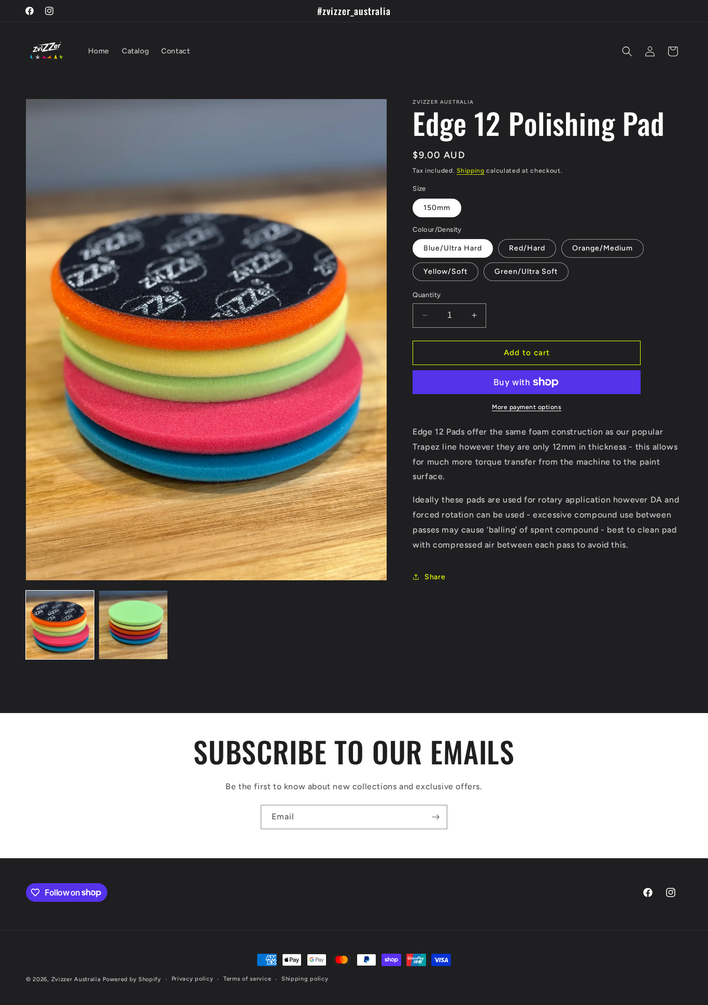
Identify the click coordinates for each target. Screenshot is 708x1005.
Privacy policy (193, 978)
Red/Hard (527, 248)
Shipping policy (305, 978)
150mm (436, 207)
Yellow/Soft (445, 271)
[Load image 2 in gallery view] (133, 625)
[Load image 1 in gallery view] (60, 625)
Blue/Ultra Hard (452, 248)
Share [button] (434, 577)
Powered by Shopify (132, 979)
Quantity (427, 295)
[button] (627, 51)
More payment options (526, 407)
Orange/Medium (602, 248)
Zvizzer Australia (76, 979)
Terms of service (247, 978)
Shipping (471, 170)
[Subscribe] (435, 817)
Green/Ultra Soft (526, 271)
